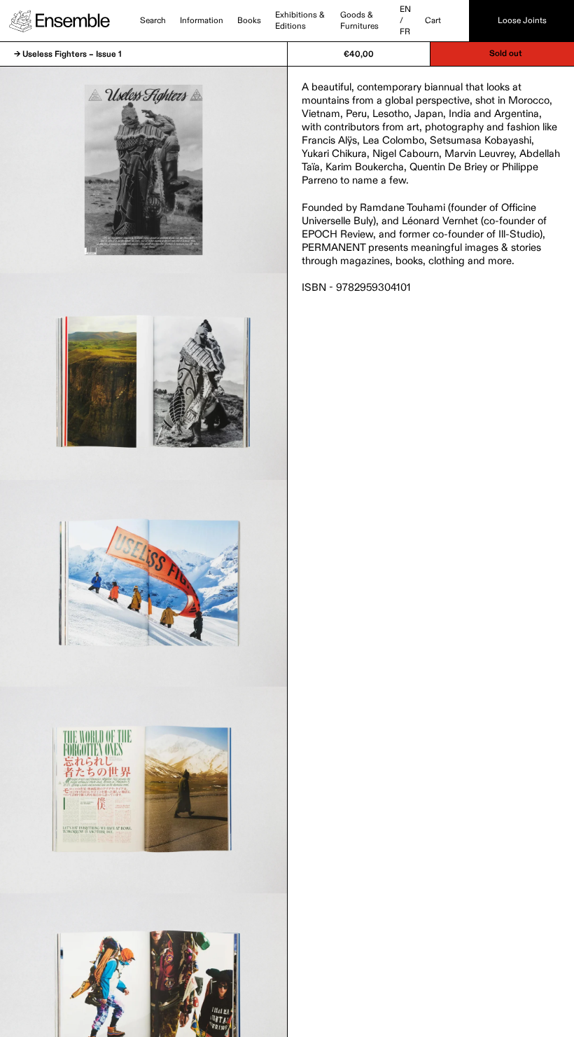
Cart (433, 21)
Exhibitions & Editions (300, 21)
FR (405, 32)
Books (249, 21)
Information (201, 21)
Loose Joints (522, 21)
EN (405, 10)
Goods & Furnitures (359, 21)
